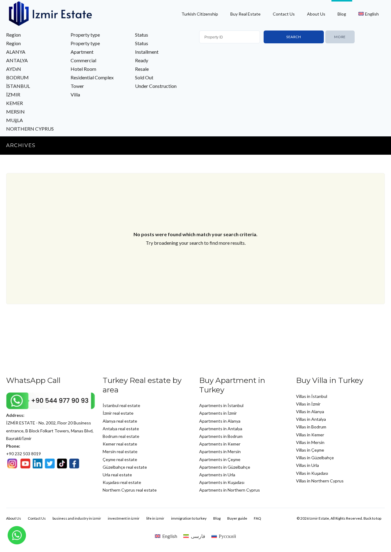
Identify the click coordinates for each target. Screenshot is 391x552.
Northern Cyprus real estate (130, 489)
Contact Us (284, 13)
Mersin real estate (120, 451)
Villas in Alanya (310, 411)
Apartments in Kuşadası (221, 482)
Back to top (372, 518)
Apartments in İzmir (218, 413)
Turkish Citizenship (199, 13)
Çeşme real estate (120, 459)
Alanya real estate (120, 421)
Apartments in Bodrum (221, 436)
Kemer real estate (120, 443)
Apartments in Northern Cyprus (229, 489)
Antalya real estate (121, 428)
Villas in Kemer (310, 434)
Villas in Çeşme (310, 450)
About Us (316, 13)
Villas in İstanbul (311, 396)
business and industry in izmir (77, 518)
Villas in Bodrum (311, 426)
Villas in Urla (307, 465)
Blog (342, 13)
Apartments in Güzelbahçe (224, 467)
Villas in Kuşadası (312, 473)
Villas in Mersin (310, 442)
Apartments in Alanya (219, 421)
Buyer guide (237, 518)
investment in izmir (124, 518)
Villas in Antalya (311, 419)
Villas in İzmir (308, 403)
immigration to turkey (188, 518)
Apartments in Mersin (220, 451)
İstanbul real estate (121, 405)
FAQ (257, 518)
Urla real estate (117, 474)
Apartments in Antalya (220, 428)
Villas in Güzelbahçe (315, 457)
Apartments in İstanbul (221, 405)
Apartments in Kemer (219, 443)
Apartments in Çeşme (219, 459)
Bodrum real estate (121, 436)
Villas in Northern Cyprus (320, 480)
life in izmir (155, 518)
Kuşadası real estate (122, 482)
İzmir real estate (118, 413)
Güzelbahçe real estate (125, 467)
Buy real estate (245, 13)
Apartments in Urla (217, 474)
